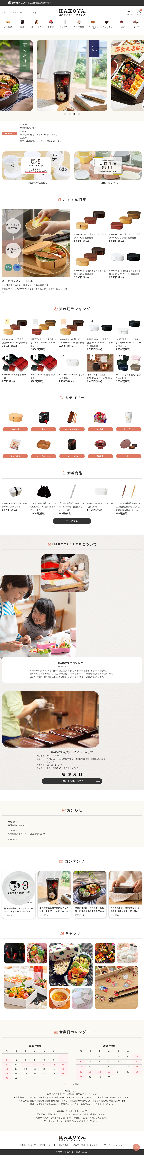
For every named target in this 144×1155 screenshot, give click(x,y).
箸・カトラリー (36, 28)
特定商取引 (94, 1145)
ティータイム (107, 28)
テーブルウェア (93, 28)
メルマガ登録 (79, 1145)
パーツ (136, 27)
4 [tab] (79, 114)
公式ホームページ (27, 1145)
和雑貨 (122, 27)
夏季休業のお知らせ (29, 128)
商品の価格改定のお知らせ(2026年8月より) (40, 141)
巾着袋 (51, 27)
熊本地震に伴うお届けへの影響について (38, 134)
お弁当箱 (8, 27)
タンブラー (65, 27)
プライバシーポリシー (114, 1145)
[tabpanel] (72, 75)
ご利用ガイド (46, 1145)
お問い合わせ (63, 1145)
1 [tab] (65, 114)
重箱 (22, 27)
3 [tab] (74, 114)
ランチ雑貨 (79, 27)
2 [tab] (70, 114)
